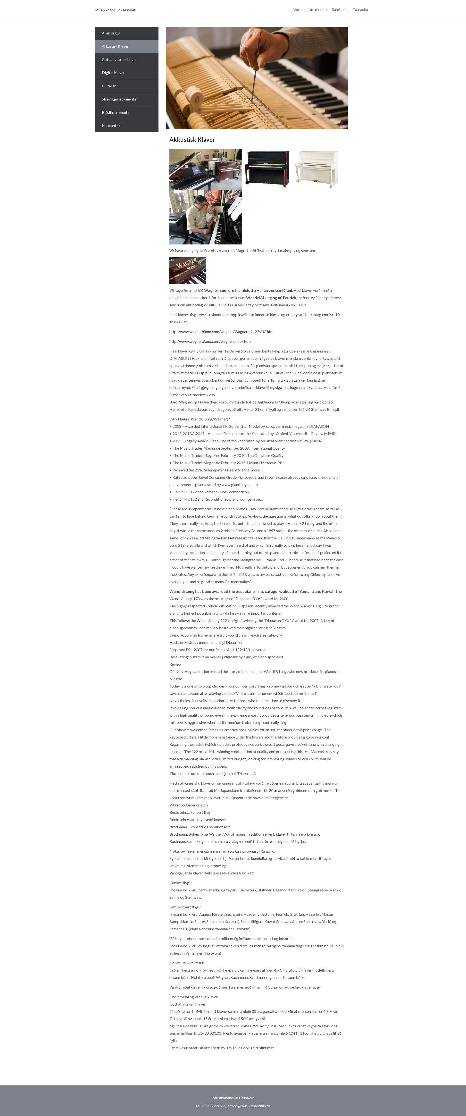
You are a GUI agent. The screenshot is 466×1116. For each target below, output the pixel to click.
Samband (340, 9)
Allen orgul (111, 33)
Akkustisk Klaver (115, 46)
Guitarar (109, 86)
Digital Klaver (113, 72)
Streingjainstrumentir (119, 99)
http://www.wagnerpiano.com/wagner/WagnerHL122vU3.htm (221, 331)
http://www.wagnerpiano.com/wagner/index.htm (210, 341)
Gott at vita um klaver (119, 59)
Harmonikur (111, 125)
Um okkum (317, 9)
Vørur (298, 9)
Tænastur (361, 9)
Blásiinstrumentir (116, 112)
